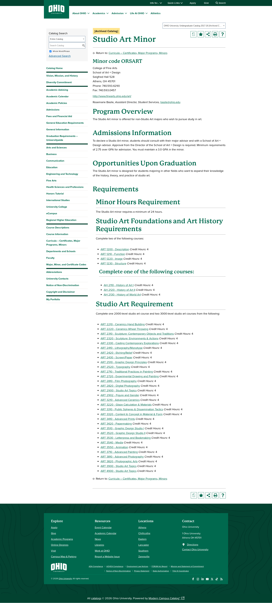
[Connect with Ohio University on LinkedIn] (202, 579)
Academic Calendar (57, 96)
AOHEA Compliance (114, 566)
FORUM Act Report (159, 566)
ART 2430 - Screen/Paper (116, 357)
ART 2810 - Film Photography (119, 381)
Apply (193, 3)
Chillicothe (144, 533)
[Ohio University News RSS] (221, 579)
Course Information (57, 234)
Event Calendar (103, 527)
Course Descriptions (57, 227)
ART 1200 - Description (115, 249)
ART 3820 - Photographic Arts (119, 461)
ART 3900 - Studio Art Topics (118, 466)
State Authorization (161, 571)
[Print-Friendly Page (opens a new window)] (215, 34)
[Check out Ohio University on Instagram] (198, 579)
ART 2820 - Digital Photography (120, 386)
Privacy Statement (141, 571)
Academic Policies (56, 103)
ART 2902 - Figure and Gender (120, 395)
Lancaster (143, 545)
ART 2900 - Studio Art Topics (119, 390)
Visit (53, 550)
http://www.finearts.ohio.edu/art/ (112, 96)
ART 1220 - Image (112, 259)
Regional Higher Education (61, 220)
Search (222, 3)
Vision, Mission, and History (62, 75)
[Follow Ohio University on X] (212, 579)
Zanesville (144, 556)
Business (51, 154)
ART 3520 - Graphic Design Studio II (123, 433)
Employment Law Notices (137, 566)
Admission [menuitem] (118, 13)
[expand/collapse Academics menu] (107, 13)
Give (206, 3)
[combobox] (194, 26)
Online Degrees (59, 545)
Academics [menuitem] (99, 13)
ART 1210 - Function (113, 254)
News (98, 539)
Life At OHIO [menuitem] (137, 13)
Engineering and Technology (62, 174)
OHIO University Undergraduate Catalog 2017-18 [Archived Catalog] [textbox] (193, 26)
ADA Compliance (96, 566)
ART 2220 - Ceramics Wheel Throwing (124, 329)
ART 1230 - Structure (113, 263)
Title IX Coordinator (180, 571)
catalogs (96, 598)
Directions (192, 544)
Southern (143, 550)
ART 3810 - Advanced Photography (122, 457)
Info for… (155, 3)
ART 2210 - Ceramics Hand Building (123, 324)
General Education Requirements (65, 123)
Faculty (50, 258)
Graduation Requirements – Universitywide (62, 138)
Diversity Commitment (59, 82)
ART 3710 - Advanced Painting (119, 452)
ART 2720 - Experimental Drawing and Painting (130, 376)
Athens (142, 527)
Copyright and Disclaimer (60, 292)
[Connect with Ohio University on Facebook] (193, 579)
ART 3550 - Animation (114, 447)
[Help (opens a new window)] (222, 34)
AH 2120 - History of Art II (119, 290)
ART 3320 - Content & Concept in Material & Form (132, 414)
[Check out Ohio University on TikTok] (217, 579)
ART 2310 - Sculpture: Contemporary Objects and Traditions (137, 334)
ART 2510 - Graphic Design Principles (124, 362)
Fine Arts (51, 180)
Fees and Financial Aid (59, 116)
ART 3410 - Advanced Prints (118, 419)
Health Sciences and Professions (65, 187)
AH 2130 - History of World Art (122, 294)
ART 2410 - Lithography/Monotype (122, 348)
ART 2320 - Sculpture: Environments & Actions (129, 338)
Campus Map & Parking (63, 556)
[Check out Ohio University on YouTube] (207, 579)
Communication (55, 161)
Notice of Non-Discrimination (62, 285)
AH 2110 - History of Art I (119, 285)
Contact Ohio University (195, 549)
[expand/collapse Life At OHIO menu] (146, 13)
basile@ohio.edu (170, 102)
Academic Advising (57, 90)
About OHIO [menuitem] (79, 13)
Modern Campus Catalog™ (164, 598)
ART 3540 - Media (112, 442)
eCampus (51, 213)
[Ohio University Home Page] (59, 567)
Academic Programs (62, 539)
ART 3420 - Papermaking (116, 424)
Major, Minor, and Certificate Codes (66, 264)
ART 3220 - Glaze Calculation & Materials (126, 405)
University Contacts (57, 278)
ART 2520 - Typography (115, 367)
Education (51, 167)
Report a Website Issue (107, 556)
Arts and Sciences (56, 147)
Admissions (53, 109)
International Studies (58, 200)
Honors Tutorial (55, 193)
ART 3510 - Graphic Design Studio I (122, 428)
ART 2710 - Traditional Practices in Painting (127, 371)
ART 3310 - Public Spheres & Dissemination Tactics (132, 409)
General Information (57, 129)
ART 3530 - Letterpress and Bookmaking (126, 438)
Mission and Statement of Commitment (187, 566)
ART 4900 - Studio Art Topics (118, 471)
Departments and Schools (61, 251)
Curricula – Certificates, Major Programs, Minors (63, 242)
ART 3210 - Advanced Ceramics (120, 400)
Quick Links (174, 3)
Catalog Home (54, 68)
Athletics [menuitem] (156, 13)
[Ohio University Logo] (56, 13)
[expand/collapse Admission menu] (126, 13)
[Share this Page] (208, 34)
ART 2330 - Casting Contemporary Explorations (130, 343)
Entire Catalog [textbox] (56, 39)
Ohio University (65, 578)
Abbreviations (54, 272)
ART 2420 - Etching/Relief (116, 353)
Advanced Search (60, 56)
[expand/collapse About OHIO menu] (88, 13)
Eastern (142, 539)
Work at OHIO (102, 550)
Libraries (99, 545)
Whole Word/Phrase (61, 51)
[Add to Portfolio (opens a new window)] (201, 34)
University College (56, 207)
